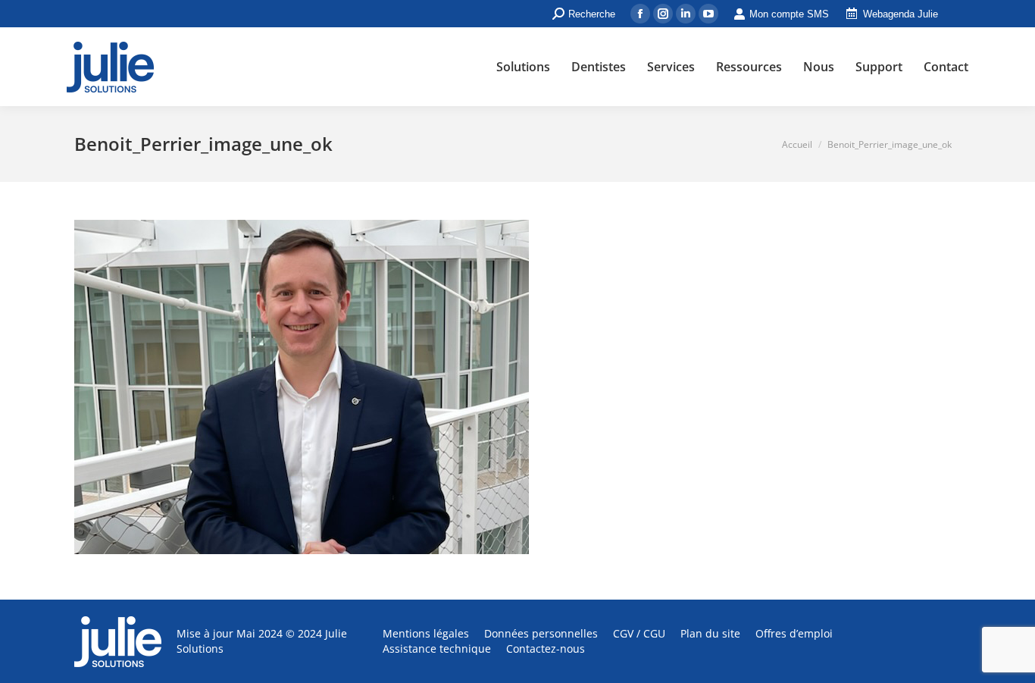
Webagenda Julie (900, 14)
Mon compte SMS (789, 14)
